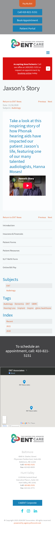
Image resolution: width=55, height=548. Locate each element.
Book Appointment (27, 20)
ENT (8, 285)
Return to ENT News (12, 101)
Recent (9, 321)
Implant (21, 308)
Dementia (19, 303)
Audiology (16, 108)
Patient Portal (27, 28)
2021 (8, 326)
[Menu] (27, 53)
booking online (25, 73)
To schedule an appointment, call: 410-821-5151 (27, 351)
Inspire (30, 308)
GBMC (34, 303)
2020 (8, 331)
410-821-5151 (29, 464)
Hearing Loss (9, 308)
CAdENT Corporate (27, 502)
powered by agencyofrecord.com (27, 523)
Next (50, 101)
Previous (42, 101)
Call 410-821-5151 (27, 12)
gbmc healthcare (43, 308)
